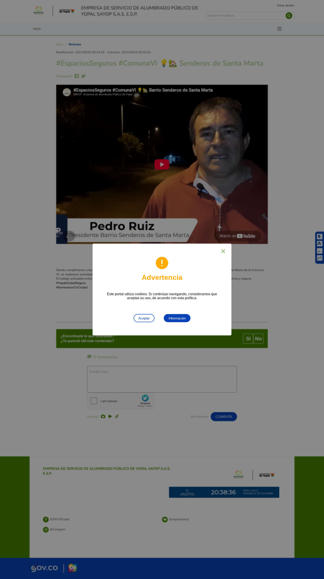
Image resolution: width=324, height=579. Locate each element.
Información (177, 318)
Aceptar (144, 318)
